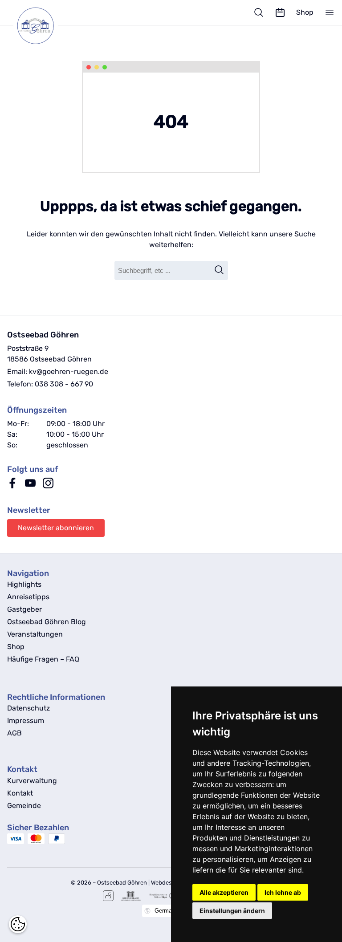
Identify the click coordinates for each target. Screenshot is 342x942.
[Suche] (258, 12)
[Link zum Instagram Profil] (48, 486)
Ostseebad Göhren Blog (46, 621)
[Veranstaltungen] (280, 12)
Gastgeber (24, 609)
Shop (305, 12)
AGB (14, 733)
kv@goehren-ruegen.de (68, 371)
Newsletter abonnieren (56, 528)
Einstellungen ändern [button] (232, 910)
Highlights (24, 584)
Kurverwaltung (32, 780)
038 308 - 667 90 (64, 384)
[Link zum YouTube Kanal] (30, 486)
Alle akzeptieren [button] (224, 892)
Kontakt (20, 793)
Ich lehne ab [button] (283, 892)
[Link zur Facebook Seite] (12, 486)
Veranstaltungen (35, 634)
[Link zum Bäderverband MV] (131, 895)
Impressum (25, 720)
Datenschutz (28, 708)
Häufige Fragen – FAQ (43, 659)
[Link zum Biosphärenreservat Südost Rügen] (163, 895)
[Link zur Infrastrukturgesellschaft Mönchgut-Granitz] (108, 895)
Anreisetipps (28, 597)
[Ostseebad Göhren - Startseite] (49, 26)
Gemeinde (24, 805)
